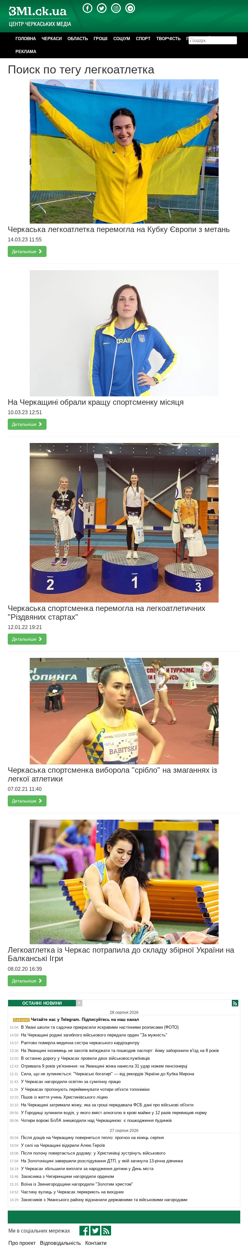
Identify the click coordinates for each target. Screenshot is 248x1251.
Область (77, 38)
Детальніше (25, 251)
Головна (26, 38)
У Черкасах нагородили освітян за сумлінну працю (71, 1081)
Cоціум (121, 38)
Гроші (101, 38)
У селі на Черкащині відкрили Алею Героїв (63, 1145)
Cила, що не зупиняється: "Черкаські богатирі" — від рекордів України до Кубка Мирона (107, 1074)
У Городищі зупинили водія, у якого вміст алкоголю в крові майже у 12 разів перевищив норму (114, 1113)
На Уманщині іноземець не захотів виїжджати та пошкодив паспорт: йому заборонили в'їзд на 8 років (120, 1050)
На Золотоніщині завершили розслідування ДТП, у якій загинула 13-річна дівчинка (102, 1161)
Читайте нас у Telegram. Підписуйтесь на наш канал (84, 1019)
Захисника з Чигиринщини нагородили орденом (67, 1176)
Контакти (96, 1243)
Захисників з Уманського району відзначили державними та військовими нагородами (104, 1200)
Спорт (143, 38)
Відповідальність (60, 1243)
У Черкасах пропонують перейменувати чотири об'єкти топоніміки (85, 1089)
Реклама (26, 51)
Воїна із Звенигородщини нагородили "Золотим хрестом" (77, 1184)
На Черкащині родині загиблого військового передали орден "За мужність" (94, 1035)
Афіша (223, 38)
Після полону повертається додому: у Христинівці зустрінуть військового (93, 1153)
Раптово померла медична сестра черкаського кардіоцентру (80, 1043)
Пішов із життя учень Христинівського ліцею (64, 1097)
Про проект (22, 1243)
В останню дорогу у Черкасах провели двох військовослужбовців (85, 1058)
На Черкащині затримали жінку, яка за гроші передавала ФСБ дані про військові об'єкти (107, 1105)
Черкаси (52, 38)
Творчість (168, 38)
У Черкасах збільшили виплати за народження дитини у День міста (87, 1169)
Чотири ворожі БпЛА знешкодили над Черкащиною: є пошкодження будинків (96, 1120)
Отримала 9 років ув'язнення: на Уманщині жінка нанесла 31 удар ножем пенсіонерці (104, 1066)
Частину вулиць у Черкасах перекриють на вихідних (72, 1192)
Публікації (198, 38)
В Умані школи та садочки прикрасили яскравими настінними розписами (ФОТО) (100, 1027)
